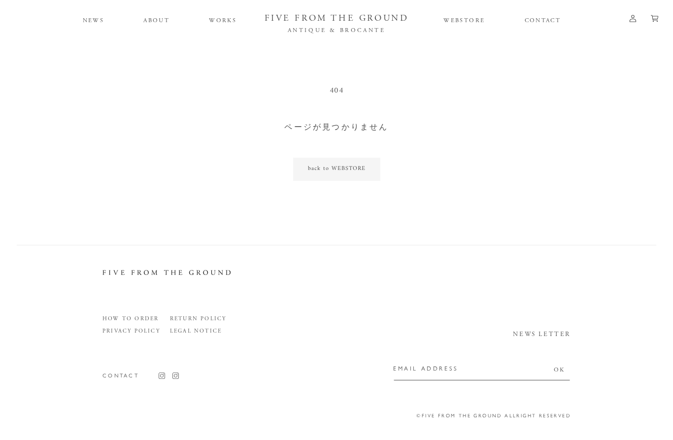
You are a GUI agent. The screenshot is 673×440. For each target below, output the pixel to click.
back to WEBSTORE (337, 169)
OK (559, 369)
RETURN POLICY (198, 318)
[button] (156, 20)
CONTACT (120, 375)
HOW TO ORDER (130, 318)
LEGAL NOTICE (196, 331)
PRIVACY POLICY (131, 331)
